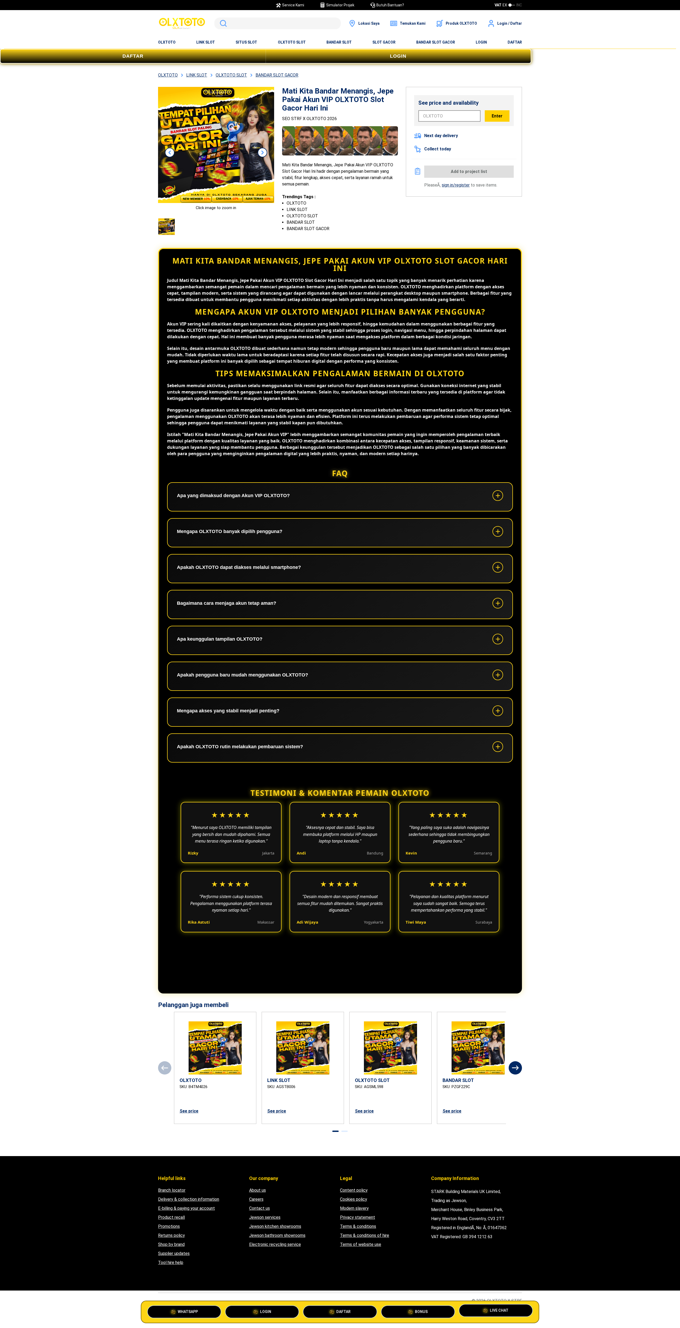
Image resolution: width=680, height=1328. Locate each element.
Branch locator (171, 1190)
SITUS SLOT (246, 42)
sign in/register (456, 185)
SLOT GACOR (384, 42)
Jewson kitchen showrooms (275, 1226)
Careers (256, 1199)
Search (222, 23)
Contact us (259, 1208)
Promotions (169, 1226)
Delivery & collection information (188, 1199)
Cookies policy (353, 1199)
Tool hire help (170, 1262)
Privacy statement (357, 1217)
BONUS (421, 1311)
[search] (277, 23)
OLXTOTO (167, 42)
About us (257, 1190)
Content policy (354, 1190)
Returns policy (171, 1235)
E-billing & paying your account (186, 1208)
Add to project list (469, 171)
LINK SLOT (205, 42)
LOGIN (481, 42)
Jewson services (264, 1217)
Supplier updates (174, 1253)
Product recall (171, 1217)
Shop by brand (171, 1244)
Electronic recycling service (275, 1244)
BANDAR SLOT (339, 42)
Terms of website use (360, 1244)
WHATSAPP (188, 1311)
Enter (497, 116)
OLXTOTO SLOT (292, 42)
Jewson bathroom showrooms (277, 1235)
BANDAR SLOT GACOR (435, 42)
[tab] (335, 1131)
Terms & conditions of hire (364, 1235)
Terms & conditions (358, 1226)
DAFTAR (515, 42)
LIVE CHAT (499, 1311)
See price (189, 1111)
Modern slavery (354, 1208)
